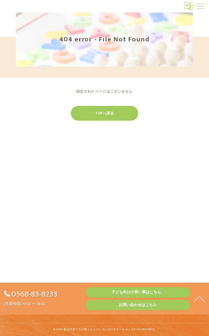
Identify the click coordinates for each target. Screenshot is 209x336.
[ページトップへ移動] (199, 298)
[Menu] (201, 6)
